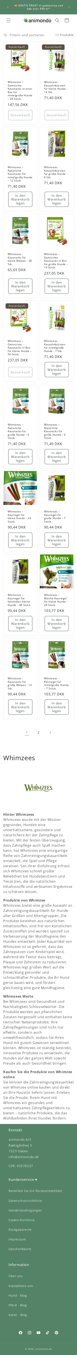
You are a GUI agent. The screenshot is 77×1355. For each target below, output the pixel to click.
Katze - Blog (18, 1315)
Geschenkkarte (20, 1249)
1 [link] (27, 732)
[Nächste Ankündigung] (69, 7)
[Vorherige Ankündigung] (8, 7)
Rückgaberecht (20, 1230)
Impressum (17, 1239)
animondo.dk (43, 1348)
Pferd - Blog (18, 1305)
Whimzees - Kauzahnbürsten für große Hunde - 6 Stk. (55, 172)
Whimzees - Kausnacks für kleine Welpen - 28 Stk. (20, 259)
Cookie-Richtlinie (22, 1220)
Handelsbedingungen (25, 1210)
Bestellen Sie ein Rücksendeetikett (35, 1191)
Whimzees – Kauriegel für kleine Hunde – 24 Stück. (19, 516)
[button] (8, 20)
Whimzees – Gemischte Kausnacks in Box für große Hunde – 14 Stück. (56, 260)
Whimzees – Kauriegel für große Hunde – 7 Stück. (55, 516)
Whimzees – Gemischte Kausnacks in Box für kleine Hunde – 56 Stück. (20, 347)
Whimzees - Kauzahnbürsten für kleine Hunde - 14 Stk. (56, 87)
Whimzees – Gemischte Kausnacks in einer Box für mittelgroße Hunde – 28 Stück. (20, 90)
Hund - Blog (18, 1295)
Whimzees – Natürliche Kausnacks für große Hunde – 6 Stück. (18, 431)
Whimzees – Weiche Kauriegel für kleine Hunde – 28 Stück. (56, 600)
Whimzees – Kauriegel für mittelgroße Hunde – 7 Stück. (56, 683)
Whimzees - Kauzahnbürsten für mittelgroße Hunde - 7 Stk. (54, 346)
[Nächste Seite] (50, 732)
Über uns (16, 1276)
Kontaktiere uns (21, 1286)
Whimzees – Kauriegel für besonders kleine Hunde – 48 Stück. (19, 600)
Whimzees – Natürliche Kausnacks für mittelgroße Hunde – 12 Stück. (20, 174)
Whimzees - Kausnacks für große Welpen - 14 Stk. (20, 683)
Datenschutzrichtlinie (25, 1201)
